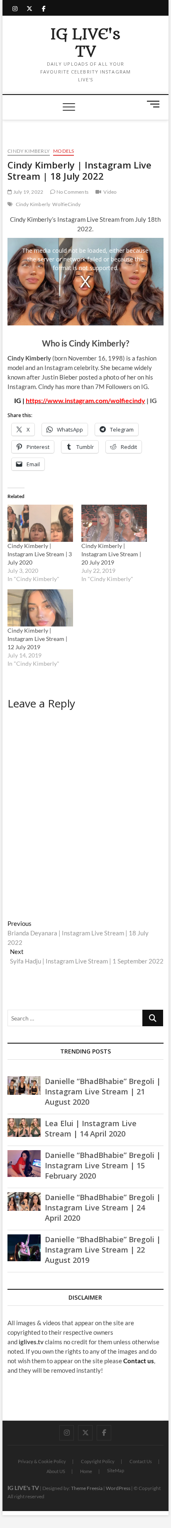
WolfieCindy (66, 204)
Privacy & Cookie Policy (42, 1461)
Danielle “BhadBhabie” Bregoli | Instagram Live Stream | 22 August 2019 (103, 1249)
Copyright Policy (98, 1461)
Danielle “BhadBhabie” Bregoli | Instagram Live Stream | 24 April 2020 (103, 1207)
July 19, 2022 (27, 192)
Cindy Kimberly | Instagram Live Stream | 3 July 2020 (39, 554)
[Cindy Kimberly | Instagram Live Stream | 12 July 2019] (40, 607)
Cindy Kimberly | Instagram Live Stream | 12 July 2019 (37, 638)
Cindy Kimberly (28, 151)
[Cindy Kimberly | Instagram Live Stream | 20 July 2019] (114, 523)
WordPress (118, 1488)
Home (86, 1471)
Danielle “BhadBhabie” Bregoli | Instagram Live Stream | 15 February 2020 (103, 1165)
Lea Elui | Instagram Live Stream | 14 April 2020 (91, 1128)
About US (55, 1471)
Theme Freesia (87, 1488)
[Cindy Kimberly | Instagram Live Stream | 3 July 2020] (40, 523)
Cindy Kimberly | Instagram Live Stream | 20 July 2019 (111, 554)
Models (63, 151)
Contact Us (140, 1461)
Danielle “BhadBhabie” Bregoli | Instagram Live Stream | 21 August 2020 (103, 1091)
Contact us (138, 1360)
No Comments (72, 192)
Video (110, 192)
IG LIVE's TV (85, 43)
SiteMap (115, 1470)
